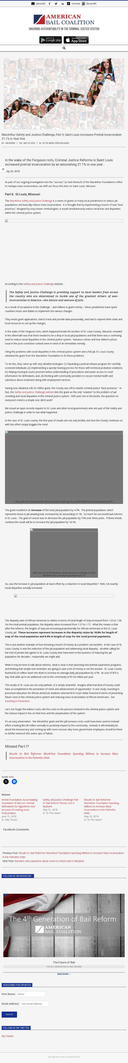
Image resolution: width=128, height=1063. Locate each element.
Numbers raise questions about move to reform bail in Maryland (49, 861)
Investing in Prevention (17, 701)
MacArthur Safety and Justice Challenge (31, 200)
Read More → (64, 974)
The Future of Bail (64, 962)
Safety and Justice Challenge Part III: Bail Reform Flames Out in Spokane (60, 803)
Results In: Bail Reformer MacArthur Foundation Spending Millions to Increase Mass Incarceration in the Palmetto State (101, 806)
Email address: (10, 1003)
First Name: (9, 994)
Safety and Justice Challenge (39, 283)
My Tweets (8, 1036)
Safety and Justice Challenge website (34, 392)
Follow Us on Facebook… (18, 876)
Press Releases (62, 143)
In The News (48, 143)
